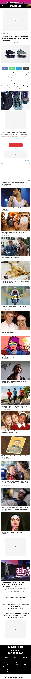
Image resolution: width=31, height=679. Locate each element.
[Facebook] (9, 653)
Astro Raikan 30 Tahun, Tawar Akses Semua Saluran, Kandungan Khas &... (13, 583)
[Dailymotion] (22, 653)
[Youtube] (20, 653)
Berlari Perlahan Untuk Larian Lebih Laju (15, 597)
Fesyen (8, 33)
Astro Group (25, 677)
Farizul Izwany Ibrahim (8, 42)
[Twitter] (14, 653)
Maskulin (3, 33)
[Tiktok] (17, 653)
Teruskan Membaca (15, 145)
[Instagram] (11, 653)
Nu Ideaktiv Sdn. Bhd (14, 677)
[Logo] (15, 6)
